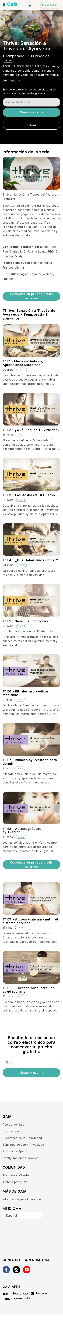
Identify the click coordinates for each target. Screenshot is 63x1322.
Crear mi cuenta (31, 112)
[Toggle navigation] (4, 4)
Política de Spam (14, 1151)
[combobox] (23, 1215)
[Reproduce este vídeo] (31, 173)
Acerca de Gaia (13, 1124)
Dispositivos (11, 1131)
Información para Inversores (22, 1199)
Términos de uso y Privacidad (23, 1144)
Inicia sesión (50, 4)
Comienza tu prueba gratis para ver (31, 296)
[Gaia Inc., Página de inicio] (12, 4)
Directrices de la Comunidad (22, 1138)
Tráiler (31, 125)
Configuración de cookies (20, 1158)
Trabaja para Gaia (15, 1182)
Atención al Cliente (16, 1175)
